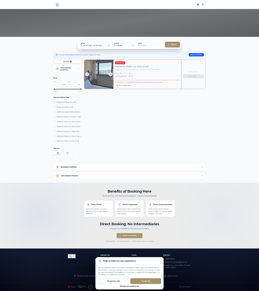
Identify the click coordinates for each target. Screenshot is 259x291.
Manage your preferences (129, 286)
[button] (109, 45)
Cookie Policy (151, 272)
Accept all (145, 281)
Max (69, 81)
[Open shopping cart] (203, 4)
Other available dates (124, 85)
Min (54, 81)
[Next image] (111, 74)
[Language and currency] (198, 4)
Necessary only (113, 281)
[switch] (78, 69)
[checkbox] (54, 102)
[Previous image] (87, 74)
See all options (196, 54)
